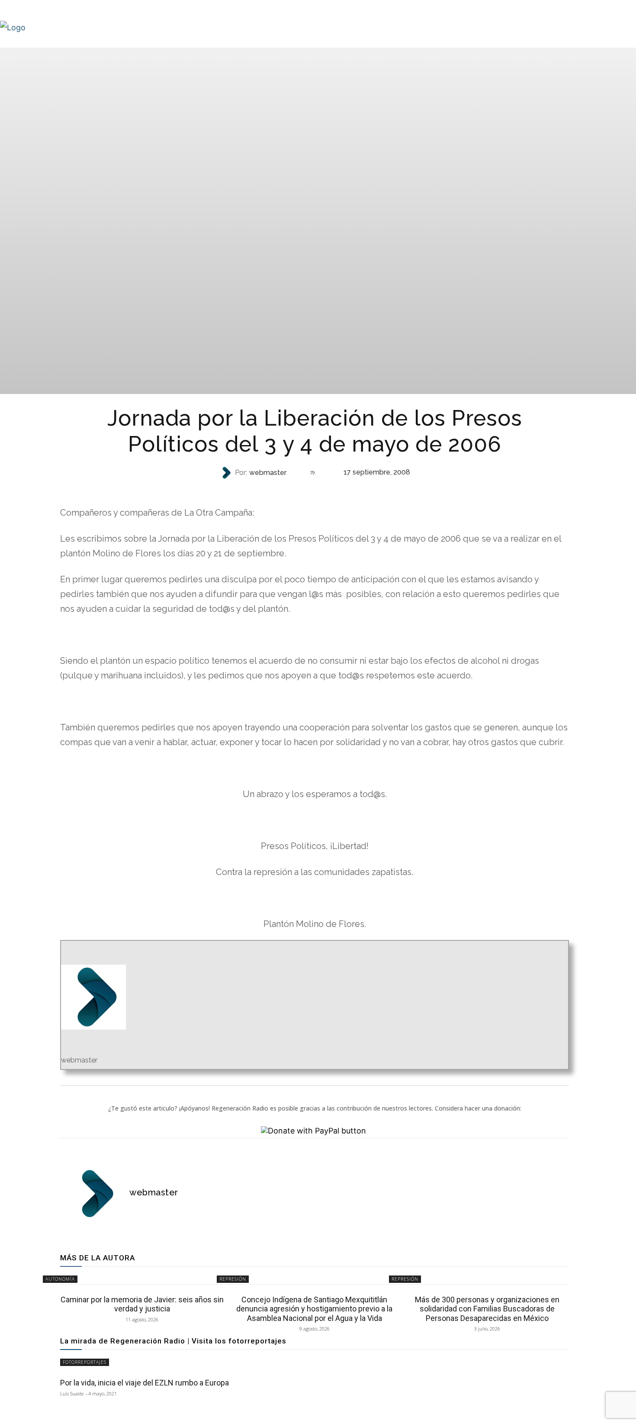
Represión (232, 1279)
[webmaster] (227, 472)
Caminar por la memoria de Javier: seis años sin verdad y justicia (142, 1304)
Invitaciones (313, 490)
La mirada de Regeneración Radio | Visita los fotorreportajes (173, 1341)
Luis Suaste (72, 1393)
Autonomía (60, 1279)
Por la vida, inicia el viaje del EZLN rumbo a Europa (144, 1382)
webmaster (267, 472)
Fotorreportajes (84, 1362)
